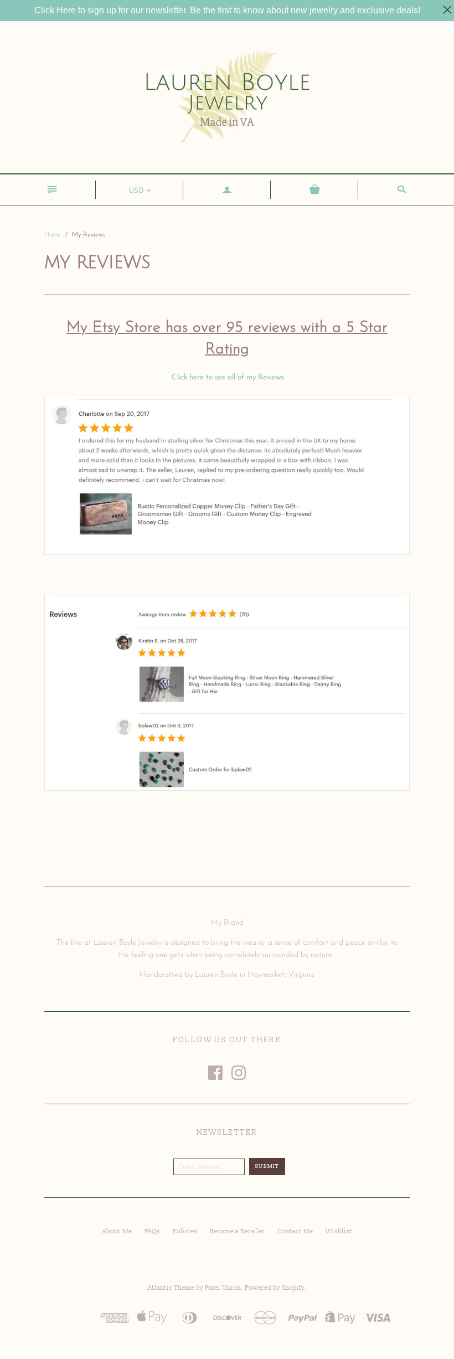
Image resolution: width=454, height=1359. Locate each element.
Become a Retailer (237, 1231)
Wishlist (339, 1231)
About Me (117, 1231)
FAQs (152, 1231)
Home (52, 234)
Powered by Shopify (275, 1288)
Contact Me (295, 1231)
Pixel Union (223, 1288)
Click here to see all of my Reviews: (228, 377)
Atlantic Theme (171, 1288)
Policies (185, 1231)
